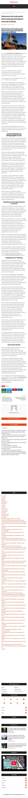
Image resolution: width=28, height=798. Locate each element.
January (4, 502)
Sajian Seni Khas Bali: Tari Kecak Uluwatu (11, 546)
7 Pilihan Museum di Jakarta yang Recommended (13, 547)
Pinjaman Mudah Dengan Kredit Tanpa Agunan (13, 594)
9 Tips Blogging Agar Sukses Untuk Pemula (11, 644)
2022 (3, 503)
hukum (14, 785)
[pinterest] (4, 703)
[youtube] (24, 703)
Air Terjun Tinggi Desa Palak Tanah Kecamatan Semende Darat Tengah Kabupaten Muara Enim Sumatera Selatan (16, 737)
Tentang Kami (17, 689)
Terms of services (18, 691)
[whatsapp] (17, 699)
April (3, 500)
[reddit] (24, 699)
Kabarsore (14, 2)
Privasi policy (4, 693)
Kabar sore (4, 24)
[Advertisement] (14, 666)
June (3, 497)
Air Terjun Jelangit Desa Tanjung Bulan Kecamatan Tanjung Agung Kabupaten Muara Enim (17, 730)
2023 (3, 496)
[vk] (11, 703)
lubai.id (23, 794)
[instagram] (17, 703)
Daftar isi (16, 687)
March (3, 508)
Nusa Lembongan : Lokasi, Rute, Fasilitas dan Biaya (13, 561)
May (3, 499)
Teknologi (14, 780)
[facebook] (4, 699)
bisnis (6, 12)
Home (2, 12)
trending (14, 787)
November (4, 515)
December (5, 514)
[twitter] (11, 699)
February (4, 509)
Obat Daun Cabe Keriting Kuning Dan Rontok (12, 520)
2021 (3, 512)
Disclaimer (3, 689)
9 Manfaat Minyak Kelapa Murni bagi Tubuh (12, 538)
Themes (11, 794)
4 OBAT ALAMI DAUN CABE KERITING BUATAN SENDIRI (13, 522)
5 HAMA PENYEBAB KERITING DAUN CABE (10, 519)
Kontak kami (4, 691)
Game (14, 778)
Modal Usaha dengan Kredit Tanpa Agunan (12, 593)
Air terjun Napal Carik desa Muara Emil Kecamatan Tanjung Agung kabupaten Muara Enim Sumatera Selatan (17, 745)
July (3, 505)
